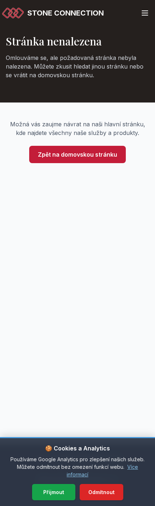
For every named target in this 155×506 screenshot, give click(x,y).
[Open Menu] (145, 13)
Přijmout (53, 492)
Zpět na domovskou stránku (77, 154)
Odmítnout (101, 492)
